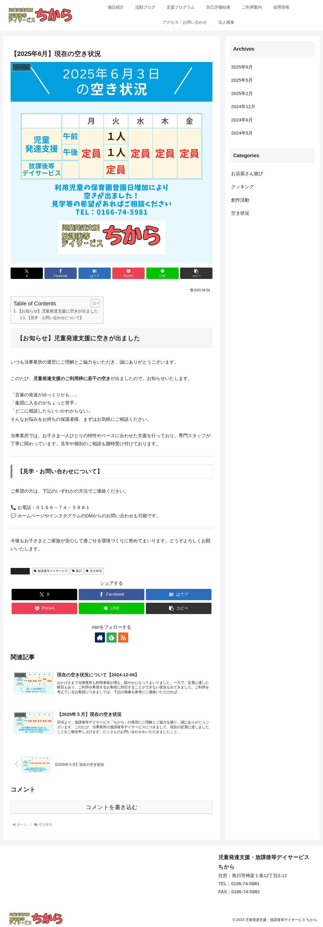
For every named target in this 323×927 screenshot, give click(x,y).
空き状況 (22, 571)
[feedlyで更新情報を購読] (111, 637)
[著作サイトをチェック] (100, 637)
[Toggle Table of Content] (92, 303)
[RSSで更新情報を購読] (123, 637)
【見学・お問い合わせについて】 (55, 318)
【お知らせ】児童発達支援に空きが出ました (57, 311)
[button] (196, 273)
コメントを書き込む (112, 807)
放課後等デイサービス (53, 571)
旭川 (79, 571)
